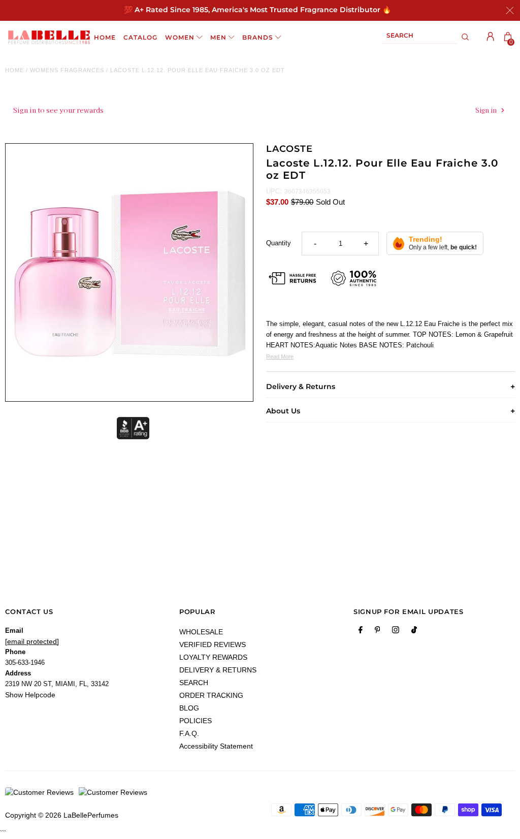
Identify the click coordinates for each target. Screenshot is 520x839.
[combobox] (419, 37)
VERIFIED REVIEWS (212, 644)
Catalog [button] (140, 37)
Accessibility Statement (216, 746)
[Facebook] (361, 631)
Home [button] (105, 37)
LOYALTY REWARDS (213, 657)
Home (14, 70)
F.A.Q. (189, 733)
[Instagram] (395, 631)
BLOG (189, 708)
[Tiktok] (414, 631)
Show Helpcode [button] (30, 695)
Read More (280, 356)
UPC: (274, 191)
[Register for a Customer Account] (490, 36)
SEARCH (193, 683)
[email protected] (32, 641)
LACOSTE (289, 148)
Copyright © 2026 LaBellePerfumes (61, 815)
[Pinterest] (377, 631)
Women (179, 37)
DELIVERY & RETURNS (217, 670)
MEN (218, 37)
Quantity (278, 243)
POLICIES (195, 721)
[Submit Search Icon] (465, 37)
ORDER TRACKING (211, 695)
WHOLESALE (201, 632)
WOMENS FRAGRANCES (67, 70)
